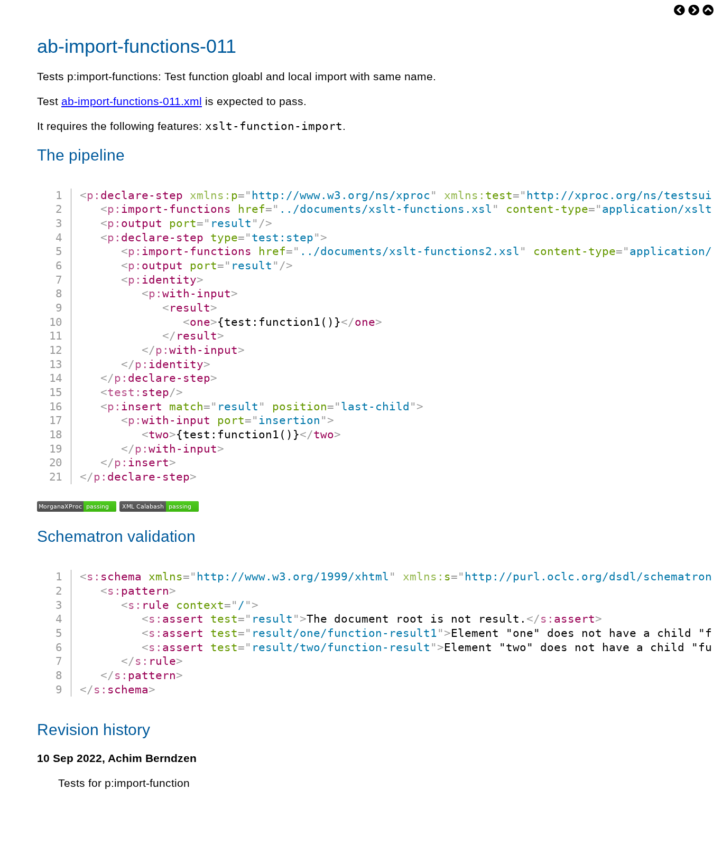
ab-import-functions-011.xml (131, 101)
